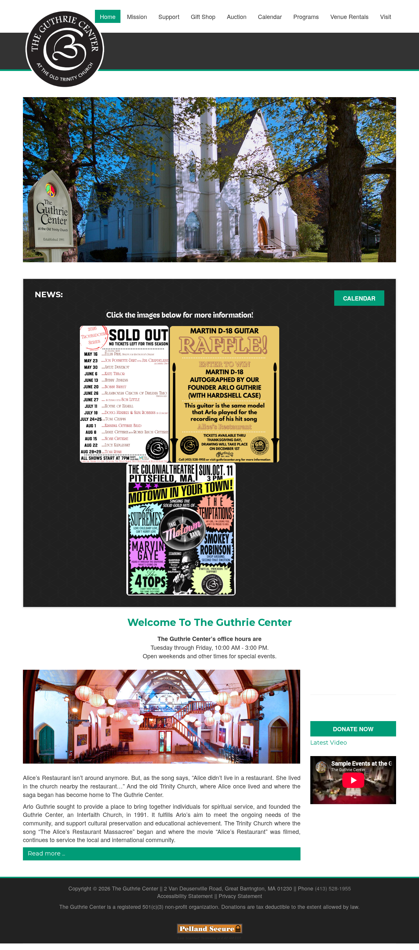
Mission (137, 16)
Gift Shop (203, 16)
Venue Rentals (349, 16)
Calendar (270, 16)
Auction (236, 16)
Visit (385, 16)
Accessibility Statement (185, 896)
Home (108, 16)
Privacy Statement (240, 896)
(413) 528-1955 (333, 888)
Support (168, 16)
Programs (306, 16)
